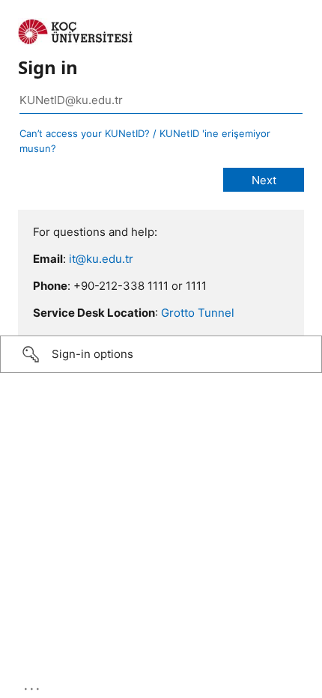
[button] (161, 354)
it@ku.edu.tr (101, 259)
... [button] (33, 685)
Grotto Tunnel (197, 313)
